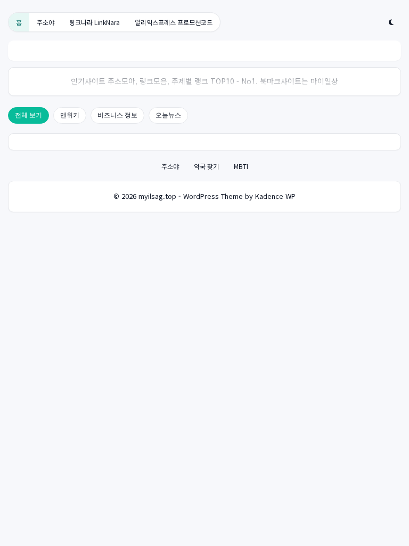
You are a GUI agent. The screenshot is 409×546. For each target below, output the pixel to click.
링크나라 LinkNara (94, 22)
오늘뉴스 (168, 115)
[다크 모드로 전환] (391, 22)
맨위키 (69, 115)
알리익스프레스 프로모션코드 (173, 22)
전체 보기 (28, 115)
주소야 (45, 22)
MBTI (241, 166)
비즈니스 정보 (117, 115)
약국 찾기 (206, 166)
